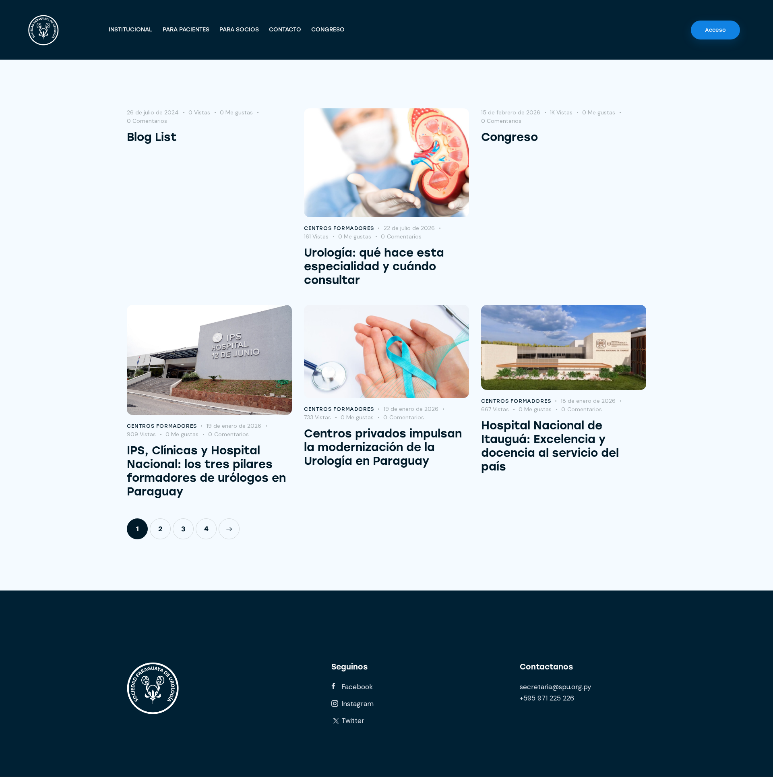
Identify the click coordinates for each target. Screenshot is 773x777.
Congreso (509, 137)
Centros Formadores (339, 228)
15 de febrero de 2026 (510, 112)
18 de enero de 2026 (588, 400)
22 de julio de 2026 (409, 228)
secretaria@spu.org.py (555, 686)
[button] (241, 112)
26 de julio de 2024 (153, 112)
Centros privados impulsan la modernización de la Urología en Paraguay (383, 447)
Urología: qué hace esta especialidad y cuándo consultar (374, 266)
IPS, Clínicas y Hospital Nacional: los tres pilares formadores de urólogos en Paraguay (206, 470)
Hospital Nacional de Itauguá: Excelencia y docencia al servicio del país (550, 446)
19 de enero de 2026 (234, 425)
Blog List (152, 137)
